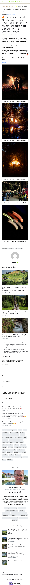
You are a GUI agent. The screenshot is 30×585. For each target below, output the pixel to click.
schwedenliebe (12, 449)
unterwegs (12, 457)
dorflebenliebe (19, 248)
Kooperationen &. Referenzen (8, 572)
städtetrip (23, 452)
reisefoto (12, 442)
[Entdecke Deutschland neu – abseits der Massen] (19, 577)
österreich (9, 459)
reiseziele (10, 447)
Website (4, 386)
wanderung (19, 457)
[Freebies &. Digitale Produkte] (13, 577)
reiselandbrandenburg (7, 444)
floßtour (20, 437)
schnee (24, 447)
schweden (4, 449)
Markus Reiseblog (15, 1)
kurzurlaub (5, 439)
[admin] (15, 256)
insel (25, 437)
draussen (22, 435)
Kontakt (3, 570)
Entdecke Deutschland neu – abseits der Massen (12, 574)
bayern (20, 430)
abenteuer (4, 430)
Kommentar (5, 364)
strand (3, 452)
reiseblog (20, 439)
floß (15, 437)
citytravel (16, 432)
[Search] (27, 1)
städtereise (9, 452)
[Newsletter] (17, 577)
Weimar (8, 244)
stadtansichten (20, 449)
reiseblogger (5, 442)
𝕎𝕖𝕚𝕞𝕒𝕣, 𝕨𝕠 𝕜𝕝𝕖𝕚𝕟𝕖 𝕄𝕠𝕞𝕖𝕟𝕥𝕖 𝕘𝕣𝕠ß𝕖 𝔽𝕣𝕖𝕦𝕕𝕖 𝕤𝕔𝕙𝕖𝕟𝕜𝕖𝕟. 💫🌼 (13, 422)
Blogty (21, 579)
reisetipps (22, 444)
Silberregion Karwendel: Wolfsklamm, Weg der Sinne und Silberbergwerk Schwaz (14, 335)
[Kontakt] (11, 577)
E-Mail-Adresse (6, 381)
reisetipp (16, 444)
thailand (11, 454)
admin (4, 34)
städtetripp (5, 454)
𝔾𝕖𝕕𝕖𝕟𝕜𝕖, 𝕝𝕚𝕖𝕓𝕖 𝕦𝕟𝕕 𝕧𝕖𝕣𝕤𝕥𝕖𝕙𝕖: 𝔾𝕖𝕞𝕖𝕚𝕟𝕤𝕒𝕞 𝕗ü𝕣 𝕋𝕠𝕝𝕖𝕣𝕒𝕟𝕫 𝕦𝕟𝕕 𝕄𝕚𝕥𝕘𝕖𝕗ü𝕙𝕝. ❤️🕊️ (15, 407)
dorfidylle (4, 248)
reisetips (4, 447)
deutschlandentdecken (13, 435)
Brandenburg (5, 432)
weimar (25, 457)
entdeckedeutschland (7, 437)
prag (15, 439)
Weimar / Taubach (11, 14)
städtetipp (16, 452)
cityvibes (22, 432)
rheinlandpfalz (17, 447)
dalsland (4, 435)
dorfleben (11, 248)
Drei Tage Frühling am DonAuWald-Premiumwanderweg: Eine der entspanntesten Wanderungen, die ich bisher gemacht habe (17, 554)
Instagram (4, 62)
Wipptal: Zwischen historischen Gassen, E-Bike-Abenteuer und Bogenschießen (15, 312)
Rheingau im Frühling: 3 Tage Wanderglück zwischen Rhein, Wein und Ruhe (17, 562)
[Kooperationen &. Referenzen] (15, 577)
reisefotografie (19, 442)
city (11, 432)
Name (3, 375)
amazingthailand (13, 430)
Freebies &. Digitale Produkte (13, 570)
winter (3, 459)
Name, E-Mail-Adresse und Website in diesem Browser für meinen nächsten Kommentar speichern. (14, 393)
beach (24, 430)
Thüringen (17, 454)
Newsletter (18, 572)
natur (10, 439)
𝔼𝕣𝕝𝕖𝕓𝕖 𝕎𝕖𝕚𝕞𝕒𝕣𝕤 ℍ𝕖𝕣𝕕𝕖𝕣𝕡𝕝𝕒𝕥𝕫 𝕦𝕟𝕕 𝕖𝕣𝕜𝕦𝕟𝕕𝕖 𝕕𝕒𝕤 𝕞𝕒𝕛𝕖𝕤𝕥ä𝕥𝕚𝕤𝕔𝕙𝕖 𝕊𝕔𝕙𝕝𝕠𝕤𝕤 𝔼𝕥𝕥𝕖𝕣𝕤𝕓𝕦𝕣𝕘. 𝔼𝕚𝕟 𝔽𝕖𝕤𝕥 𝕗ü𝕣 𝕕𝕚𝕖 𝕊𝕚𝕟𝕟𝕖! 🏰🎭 (14, 415)
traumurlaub (5, 457)
